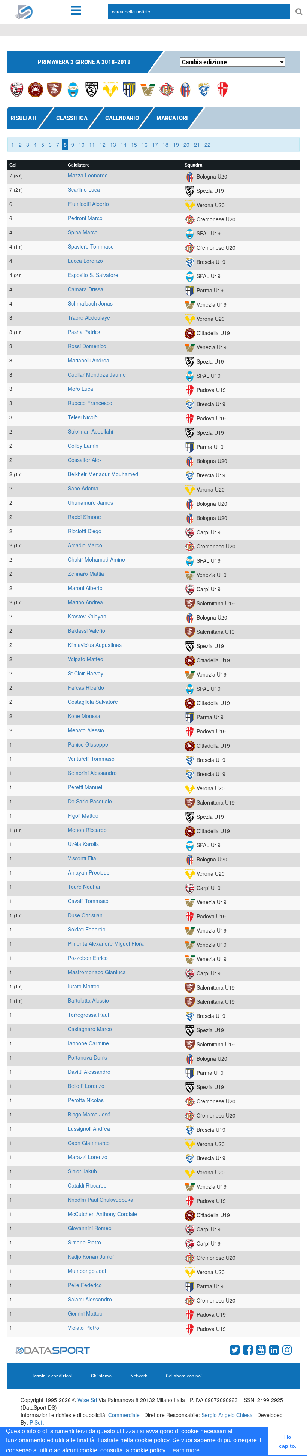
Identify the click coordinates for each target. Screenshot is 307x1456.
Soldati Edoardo (87, 929)
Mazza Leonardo (88, 175)
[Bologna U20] (185, 89)
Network (138, 1376)
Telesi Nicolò (83, 417)
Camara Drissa (85, 289)
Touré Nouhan (85, 886)
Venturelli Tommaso (91, 758)
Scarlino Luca (84, 189)
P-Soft (37, 1422)
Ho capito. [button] (288, 1441)
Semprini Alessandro (92, 772)
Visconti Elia (82, 858)
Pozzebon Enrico (88, 957)
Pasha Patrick (84, 331)
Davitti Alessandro (89, 1071)
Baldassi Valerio (86, 630)
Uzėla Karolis (83, 844)
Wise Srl (87, 1400)
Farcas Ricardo (86, 687)
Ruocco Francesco (90, 403)
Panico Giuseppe (88, 744)
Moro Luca (80, 388)
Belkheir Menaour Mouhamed (103, 474)
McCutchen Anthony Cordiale (102, 1214)
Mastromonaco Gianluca (97, 972)
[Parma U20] (129, 89)
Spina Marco (83, 232)
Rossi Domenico (87, 346)
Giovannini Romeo (90, 1228)
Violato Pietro (83, 1327)
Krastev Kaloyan (87, 616)
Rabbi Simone (84, 516)
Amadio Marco (85, 545)
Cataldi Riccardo (87, 1185)
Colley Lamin (83, 445)
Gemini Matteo (85, 1313)
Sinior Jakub (82, 1171)
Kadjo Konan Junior (91, 1256)
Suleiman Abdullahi (90, 431)
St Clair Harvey (85, 673)
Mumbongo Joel (87, 1270)
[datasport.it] (24, 11)
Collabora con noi (184, 1376)
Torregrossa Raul (88, 1014)
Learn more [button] (184, 1450)
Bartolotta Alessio (88, 1000)
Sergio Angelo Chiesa (227, 1415)
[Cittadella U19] (35, 89)
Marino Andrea (85, 602)
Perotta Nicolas (86, 1100)
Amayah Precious (88, 872)
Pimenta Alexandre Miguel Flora (106, 943)
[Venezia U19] (148, 89)
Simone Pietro (84, 1242)
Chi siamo (101, 1376)
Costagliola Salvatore (93, 701)
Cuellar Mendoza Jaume (97, 374)
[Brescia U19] (204, 89)
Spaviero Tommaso (91, 246)
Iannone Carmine (88, 1043)
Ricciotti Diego (84, 531)
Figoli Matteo (83, 815)
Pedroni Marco (85, 218)
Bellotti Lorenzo (86, 1085)
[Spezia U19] (91, 89)
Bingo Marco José (89, 1114)
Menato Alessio (86, 730)
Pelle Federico (85, 1285)
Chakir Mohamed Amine (96, 559)
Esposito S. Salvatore (93, 275)
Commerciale (124, 1415)
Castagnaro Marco (90, 1029)
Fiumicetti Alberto (88, 203)
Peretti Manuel (85, 787)
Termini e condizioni (52, 1376)
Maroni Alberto (85, 588)
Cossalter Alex (85, 459)
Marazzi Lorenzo (87, 1157)
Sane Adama (83, 488)
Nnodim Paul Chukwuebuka (100, 1199)
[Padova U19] (222, 89)
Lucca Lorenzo (85, 260)
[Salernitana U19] (54, 89)
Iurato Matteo (84, 986)
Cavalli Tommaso (88, 901)
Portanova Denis (87, 1057)
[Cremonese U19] (166, 89)
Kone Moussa (84, 716)
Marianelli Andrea (88, 360)
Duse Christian (85, 915)
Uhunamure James (90, 502)
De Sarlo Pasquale (90, 801)
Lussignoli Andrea (89, 1128)
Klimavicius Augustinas (95, 644)
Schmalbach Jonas (90, 303)
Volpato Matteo (85, 659)
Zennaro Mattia (86, 573)
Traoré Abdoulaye (89, 317)
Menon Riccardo (87, 829)
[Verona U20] (110, 89)
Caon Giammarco (89, 1142)
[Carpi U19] (16, 89)
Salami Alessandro (90, 1299)
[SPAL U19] (73, 89)
